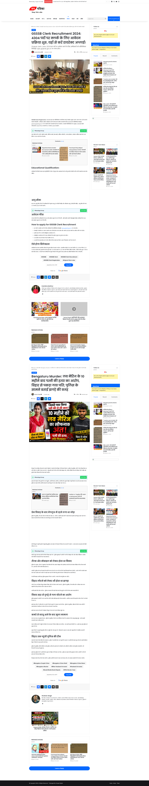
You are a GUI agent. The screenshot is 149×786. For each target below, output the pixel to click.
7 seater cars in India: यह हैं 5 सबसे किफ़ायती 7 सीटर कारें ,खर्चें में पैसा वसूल (110, 80)
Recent (105, 56)
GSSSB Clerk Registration (52, 260)
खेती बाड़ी (55, 18)
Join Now (83, 130)
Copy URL (68, 265)
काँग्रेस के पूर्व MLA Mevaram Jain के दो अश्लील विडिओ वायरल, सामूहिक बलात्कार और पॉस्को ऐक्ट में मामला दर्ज (109, 72)
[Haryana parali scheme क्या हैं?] (98, 64)
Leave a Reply (59, 358)
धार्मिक (81, 18)
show (62, 141)
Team (118, 783)
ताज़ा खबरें (38, 18)
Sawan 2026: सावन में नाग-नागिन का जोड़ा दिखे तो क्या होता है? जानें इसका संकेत (99, 159)
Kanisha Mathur (37, 52)
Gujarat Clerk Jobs (69, 260)
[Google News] (63, 270)
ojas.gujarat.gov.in (67, 228)
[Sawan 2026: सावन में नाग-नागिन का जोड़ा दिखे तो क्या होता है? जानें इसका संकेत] (99, 151)
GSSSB (44, 257)
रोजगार (68, 18)
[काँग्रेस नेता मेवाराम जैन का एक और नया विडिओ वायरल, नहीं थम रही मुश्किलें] (98, 94)
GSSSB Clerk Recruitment (69, 257)
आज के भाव (49, 18)
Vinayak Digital (59, 783)
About (114, 783)
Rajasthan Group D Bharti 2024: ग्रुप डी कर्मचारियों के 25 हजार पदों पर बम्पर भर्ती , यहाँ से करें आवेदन (58, 347)
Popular (96, 56)
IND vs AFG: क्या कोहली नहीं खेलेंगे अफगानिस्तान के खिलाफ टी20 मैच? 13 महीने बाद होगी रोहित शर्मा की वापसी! (110, 107)
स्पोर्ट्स (73, 18)
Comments (114, 56)
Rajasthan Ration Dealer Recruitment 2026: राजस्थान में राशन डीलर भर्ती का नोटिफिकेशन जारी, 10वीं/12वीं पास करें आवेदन (111, 180)
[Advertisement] (59, 107)
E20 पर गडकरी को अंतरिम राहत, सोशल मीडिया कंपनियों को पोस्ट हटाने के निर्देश (68, 1)
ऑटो (77, 18)
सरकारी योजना (62, 18)
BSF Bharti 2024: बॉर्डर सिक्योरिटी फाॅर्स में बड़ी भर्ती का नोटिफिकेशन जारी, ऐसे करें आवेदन (39, 347)
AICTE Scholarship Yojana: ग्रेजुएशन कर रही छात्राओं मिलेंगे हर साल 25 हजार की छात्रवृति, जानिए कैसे (78, 347)
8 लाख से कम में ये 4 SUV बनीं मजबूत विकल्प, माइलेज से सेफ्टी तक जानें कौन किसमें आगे (111, 160)
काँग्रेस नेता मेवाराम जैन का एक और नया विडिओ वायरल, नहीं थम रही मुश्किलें (110, 89)
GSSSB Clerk (54, 257)
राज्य (43, 18)
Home (32, 18)
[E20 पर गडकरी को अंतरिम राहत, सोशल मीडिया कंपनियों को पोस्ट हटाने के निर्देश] (99, 170)
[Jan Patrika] (37, 9)
